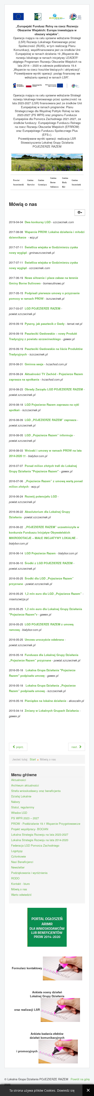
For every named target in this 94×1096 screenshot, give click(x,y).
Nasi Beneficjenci (22, 862)
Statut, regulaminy (22, 807)
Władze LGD (19, 813)
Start (33, 759)
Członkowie (18, 856)
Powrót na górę (80, 1079)
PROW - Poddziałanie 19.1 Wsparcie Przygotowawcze (45, 823)
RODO (15, 878)
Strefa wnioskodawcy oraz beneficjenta (36, 791)
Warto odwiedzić (21, 894)
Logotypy (17, 851)
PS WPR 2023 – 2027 (25, 818)
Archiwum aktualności (25, 785)
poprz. (19, 747)
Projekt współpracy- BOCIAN (29, 829)
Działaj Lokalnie (21, 796)
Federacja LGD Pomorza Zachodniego (35, 845)
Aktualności (18, 780)
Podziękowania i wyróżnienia (29, 873)
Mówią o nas (19, 889)
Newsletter (17, 867)
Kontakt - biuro (20, 884)
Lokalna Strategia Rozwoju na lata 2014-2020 (39, 840)
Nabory (15, 802)
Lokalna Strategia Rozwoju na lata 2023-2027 (39, 834)
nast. (75, 747)
